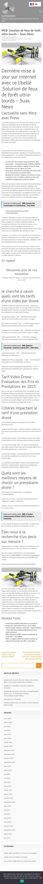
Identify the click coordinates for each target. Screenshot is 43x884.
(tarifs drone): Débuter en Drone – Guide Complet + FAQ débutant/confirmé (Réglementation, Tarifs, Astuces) (23, 630)
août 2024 (7, 806)
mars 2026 (7, 738)
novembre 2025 (9, 754)
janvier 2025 (8, 794)
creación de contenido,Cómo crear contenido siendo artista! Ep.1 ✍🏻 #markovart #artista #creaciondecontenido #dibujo (21, 693)
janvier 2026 (8, 746)
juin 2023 (7, 838)
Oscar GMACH (12, 37)
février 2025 (8, 790)
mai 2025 (7, 778)
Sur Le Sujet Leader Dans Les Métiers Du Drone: (20, 861)
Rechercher (39, 665)
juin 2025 (7, 774)
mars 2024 (7, 822)
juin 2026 (7, 726)
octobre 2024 (8, 798)
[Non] (41, 878)
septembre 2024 (9, 802)
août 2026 (7, 718)
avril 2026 (7, 734)
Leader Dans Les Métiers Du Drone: (16, 857)
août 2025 (7, 766)
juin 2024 (7, 810)
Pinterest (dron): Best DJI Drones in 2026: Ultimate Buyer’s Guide (21, 704)
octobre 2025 (8, 758)
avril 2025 (7, 782)
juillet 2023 (8, 834)
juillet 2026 (8, 722)
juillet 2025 (8, 770)
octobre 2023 (8, 826)
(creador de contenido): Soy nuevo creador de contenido (19, 687)
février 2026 (8, 742)
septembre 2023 (9, 830)
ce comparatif (35, 555)
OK (22, 881)
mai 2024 (7, 814)
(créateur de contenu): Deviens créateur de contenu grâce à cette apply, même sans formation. (21, 681)
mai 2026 (7, 730)
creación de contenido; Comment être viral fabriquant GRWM (9, 654)
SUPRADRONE (9, 16)
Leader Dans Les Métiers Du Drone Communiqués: (17, 39)
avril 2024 (7, 818)
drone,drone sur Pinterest (12, 699)
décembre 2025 (9, 750)
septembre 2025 (9, 762)
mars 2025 (7, 786)
